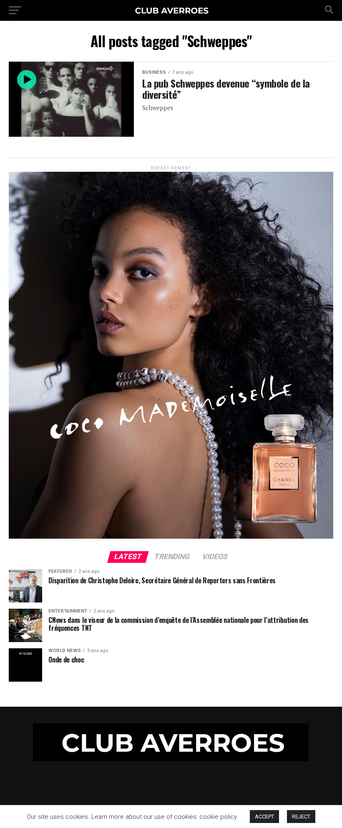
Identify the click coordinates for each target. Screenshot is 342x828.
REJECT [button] (301, 816)
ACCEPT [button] (264, 816)
